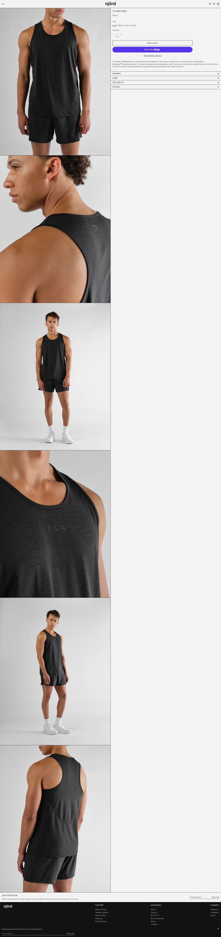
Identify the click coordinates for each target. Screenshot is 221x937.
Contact (154, 924)
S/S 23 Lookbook (157, 918)
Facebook (214, 909)
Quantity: (115, 30)
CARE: (115, 78)
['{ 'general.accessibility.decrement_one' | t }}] (113, 34)
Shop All (154, 912)
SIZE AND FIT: (118, 82)
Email (213, 915)
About (153, 921)
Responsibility (101, 909)
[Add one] (120, 34)
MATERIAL (116, 73)
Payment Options (102, 912)
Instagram (215, 912)
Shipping (98, 918)
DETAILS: (116, 87)
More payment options (152, 55)
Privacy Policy (100, 921)
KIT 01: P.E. (155, 915)
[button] (214, 4)
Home (153, 909)
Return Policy (100, 915)
